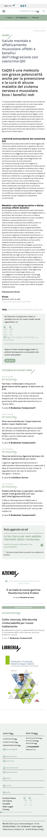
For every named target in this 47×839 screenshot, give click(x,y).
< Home (8, 18)
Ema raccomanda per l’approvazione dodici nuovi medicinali (21, 422)
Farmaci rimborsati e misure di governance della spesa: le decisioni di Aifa (22, 386)
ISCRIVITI (10, 361)
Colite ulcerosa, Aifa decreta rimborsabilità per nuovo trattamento (19, 623)
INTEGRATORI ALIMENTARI (19, 309)
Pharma (35, 18)
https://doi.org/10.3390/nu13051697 (16, 302)
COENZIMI (37, 309)
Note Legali (8, 806)
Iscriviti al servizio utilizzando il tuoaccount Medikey (18, 545)
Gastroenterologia (23, 607)
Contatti (6, 804)
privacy (7, 555)
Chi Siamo (7, 801)
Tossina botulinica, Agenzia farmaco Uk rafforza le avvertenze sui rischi (23, 457)
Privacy (6, 809)
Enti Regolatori (22, 18)
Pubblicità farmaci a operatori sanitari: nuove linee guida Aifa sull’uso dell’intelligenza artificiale (23, 494)
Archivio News (9, 798)
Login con (8, 6)
